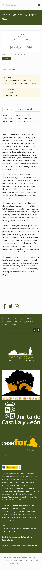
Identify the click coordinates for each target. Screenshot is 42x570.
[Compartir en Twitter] (10, 306)
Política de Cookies (13, 563)
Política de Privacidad (24, 560)
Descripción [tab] (8, 109)
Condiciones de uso (9, 560)
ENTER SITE (33, 121)
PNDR (34, 546)
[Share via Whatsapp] (16, 306)
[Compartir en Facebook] (4, 306)
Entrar (33, 557)
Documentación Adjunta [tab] (26, 109)
